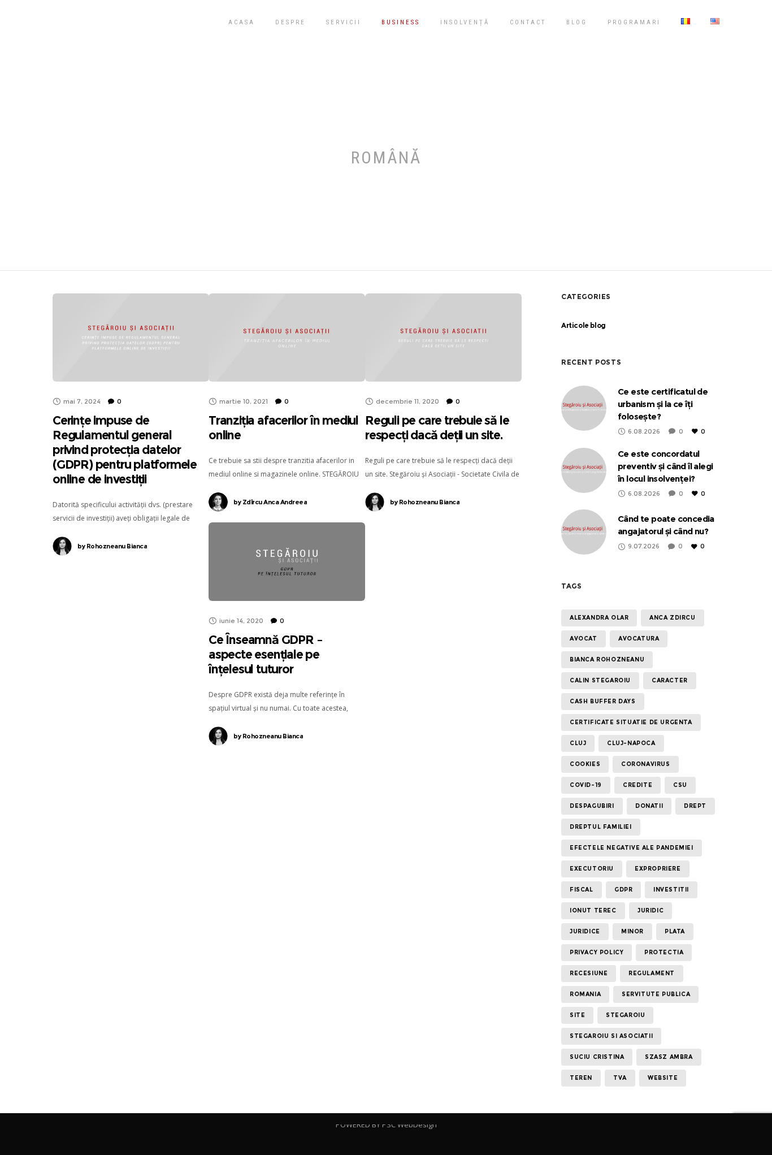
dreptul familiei (601, 826)
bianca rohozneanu (607, 659)
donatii (649, 806)
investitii (671, 889)
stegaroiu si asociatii (611, 1036)
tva (620, 1078)
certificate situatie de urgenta (631, 722)
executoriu (592, 868)
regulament (651, 973)
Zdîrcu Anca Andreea (270, 502)
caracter (670, 680)
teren (581, 1078)
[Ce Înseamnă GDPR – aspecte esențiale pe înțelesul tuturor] (287, 561)
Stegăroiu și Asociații (140, 22)
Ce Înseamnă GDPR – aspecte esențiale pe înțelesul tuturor (265, 654)
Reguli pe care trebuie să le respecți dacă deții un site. (437, 427)
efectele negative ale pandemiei (631, 847)
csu (680, 785)
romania (585, 994)
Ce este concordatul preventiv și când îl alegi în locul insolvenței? (665, 466)
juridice (585, 931)
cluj (578, 743)
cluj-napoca (631, 743)
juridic (650, 910)
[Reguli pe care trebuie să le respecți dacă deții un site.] (443, 337)
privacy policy (596, 952)
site (577, 1015)
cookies (585, 764)
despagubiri (592, 806)
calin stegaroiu (600, 680)
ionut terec (593, 910)
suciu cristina (597, 1057)
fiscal (581, 889)
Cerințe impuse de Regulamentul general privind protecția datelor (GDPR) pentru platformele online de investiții (125, 449)
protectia (663, 952)
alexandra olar (599, 617)
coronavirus (645, 764)
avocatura (638, 638)
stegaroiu (625, 1015)
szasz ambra (669, 1057)
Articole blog (583, 325)
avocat (583, 638)
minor (632, 931)
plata (675, 931)
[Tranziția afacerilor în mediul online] (287, 337)
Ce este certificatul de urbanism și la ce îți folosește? (663, 404)
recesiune (589, 973)
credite (637, 785)
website (663, 1078)
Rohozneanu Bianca (112, 546)
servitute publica (656, 994)
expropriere (658, 868)
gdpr (623, 889)
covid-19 (586, 785)
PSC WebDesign (409, 1124)
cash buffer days (603, 701)
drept (695, 806)
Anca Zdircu (672, 617)
